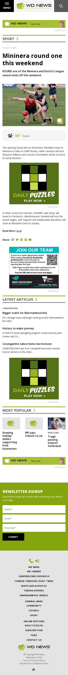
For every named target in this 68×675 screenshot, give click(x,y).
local (19, 230)
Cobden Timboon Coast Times (34, 581)
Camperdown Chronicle (34, 576)
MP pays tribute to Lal (33, 434)
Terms (26, 660)
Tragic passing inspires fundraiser (54, 441)
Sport (8, 38)
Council (34, 610)
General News (34, 601)
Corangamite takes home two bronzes (27, 344)
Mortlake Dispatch (34, 585)
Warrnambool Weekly (34, 595)
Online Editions (34, 621)
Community (33, 605)
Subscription (34, 630)
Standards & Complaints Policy (34, 663)
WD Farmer (34, 571)
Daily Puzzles (34, 625)
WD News (34, 567)
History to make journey (18, 328)
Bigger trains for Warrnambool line (24, 313)
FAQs (34, 635)
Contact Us (34, 639)
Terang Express (34, 590)
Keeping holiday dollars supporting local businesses (9, 440)
